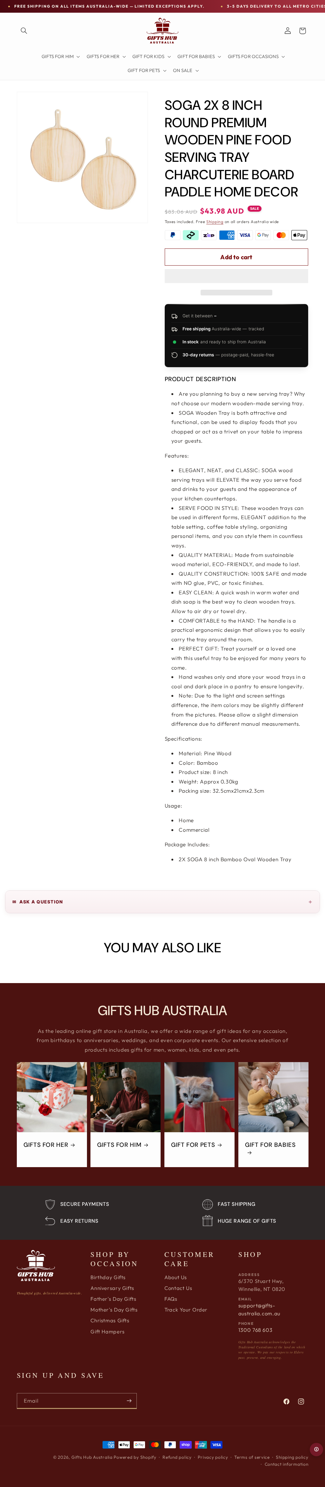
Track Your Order (186, 1309)
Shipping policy (292, 1457)
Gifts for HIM (119, 1145)
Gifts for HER (45, 1145)
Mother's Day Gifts (113, 1309)
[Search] (24, 30)
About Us (175, 1277)
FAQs (170, 1299)
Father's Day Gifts (113, 1299)
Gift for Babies (270, 1145)
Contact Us (178, 1288)
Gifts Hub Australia (92, 1457)
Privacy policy (213, 1457)
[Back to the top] (316, 1449)
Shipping (214, 221)
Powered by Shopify (135, 1457)
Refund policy (177, 1457)
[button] (236, 276)
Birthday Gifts (108, 1277)
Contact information (286, 1464)
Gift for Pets (193, 1145)
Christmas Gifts (109, 1320)
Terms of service (252, 1457)
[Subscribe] (129, 1401)
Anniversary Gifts (112, 1288)
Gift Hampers (107, 1331)
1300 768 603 (255, 1330)
